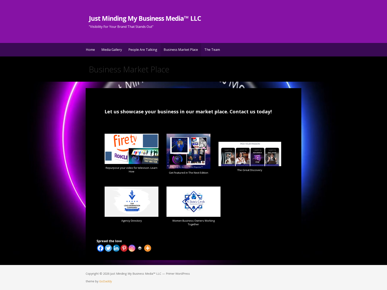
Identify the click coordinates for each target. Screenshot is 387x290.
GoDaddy (105, 281)
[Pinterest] (124, 248)
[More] (147, 248)
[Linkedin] (116, 248)
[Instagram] (131, 248)
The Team (212, 49)
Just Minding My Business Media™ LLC (145, 18)
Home (90, 49)
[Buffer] (139, 248)
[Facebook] (100, 248)
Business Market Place (181, 49)
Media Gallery (111, 49)
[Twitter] (108, 248)
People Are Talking (142, 49)
